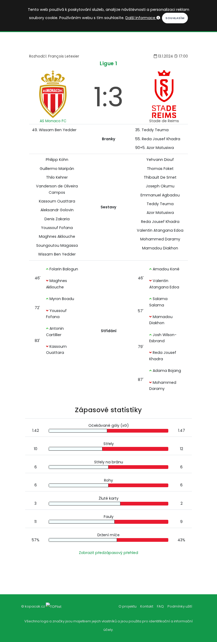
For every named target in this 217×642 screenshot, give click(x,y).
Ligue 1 (108, 63)
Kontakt (146, 606)
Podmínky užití (180, 606)
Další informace (140, 17)
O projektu (128, 606)
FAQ (160, 606)
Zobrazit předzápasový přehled (108, 552)
